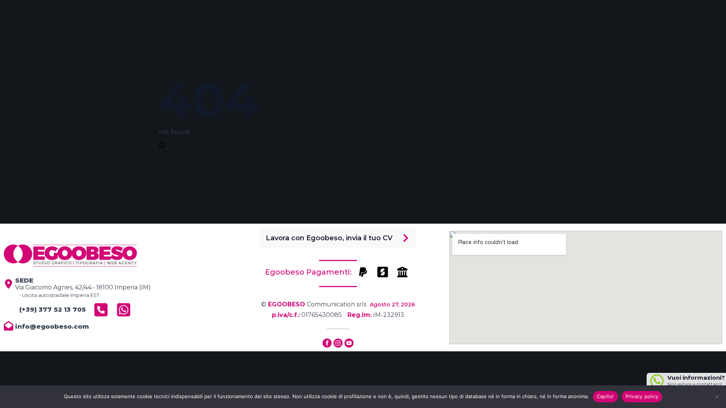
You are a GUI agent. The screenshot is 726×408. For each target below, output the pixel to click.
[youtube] (349, 343)
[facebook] (327, 343)
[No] (716, 396)
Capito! (605, 396)
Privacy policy (642, 396)
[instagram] (338, 343)
